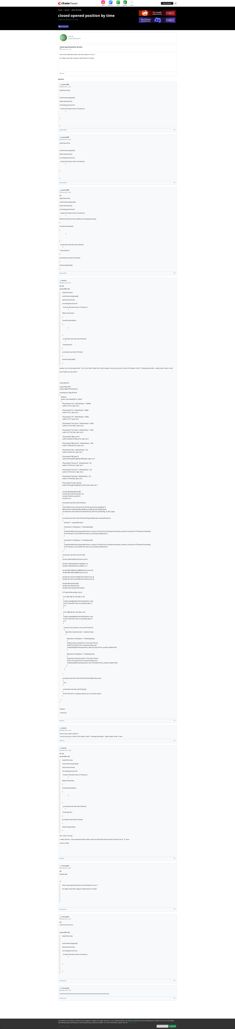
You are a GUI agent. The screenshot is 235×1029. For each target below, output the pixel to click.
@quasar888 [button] (63, 130)
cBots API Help (76, 10)
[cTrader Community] (67, 3)
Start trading (167, 3)
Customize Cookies (64, 1026)
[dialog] (117, 1024)
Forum (67, 10)
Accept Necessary (162, 1026)
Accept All (173, 1026)
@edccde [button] (62, 73)
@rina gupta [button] (63, 909)
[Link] (174, 129)
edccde (70, 36)
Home (60, 10)
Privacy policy (132, 1022)
